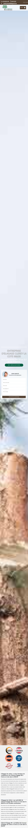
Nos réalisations (14, 365)
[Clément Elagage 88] (7, 8)
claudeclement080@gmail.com (10, 3)
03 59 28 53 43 (5, 1)
